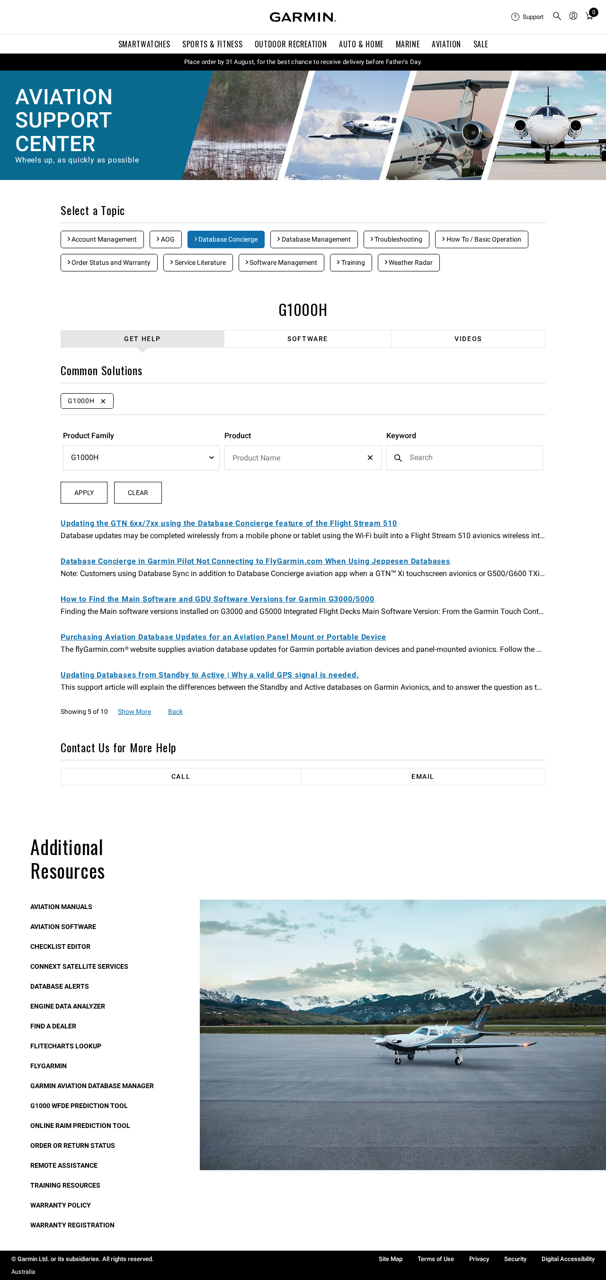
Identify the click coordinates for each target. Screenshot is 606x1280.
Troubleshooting (397, 239)
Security (515, 1258)
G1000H (303, 309)
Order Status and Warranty (110, 262)
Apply (84, 492)
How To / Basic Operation (483, 239)
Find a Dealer (53, 1026)
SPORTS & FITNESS (212, 44)
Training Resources (65, 1185)
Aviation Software (63, 926)
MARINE (408, 44)
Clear (138, 492)
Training (352, 262)
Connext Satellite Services (79, 966)
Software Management (282, 262)
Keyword (401, 435)
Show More (134, 711)
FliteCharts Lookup (65, 1046)
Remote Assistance (64, 1165)
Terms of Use (436, 1258)
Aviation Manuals (61, 906)
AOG (167, 239)
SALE (480, 44)
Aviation (446, 44)
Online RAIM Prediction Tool (80, 1125)
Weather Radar (410, 262)
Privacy (479, 1258)
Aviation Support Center (64, 120)
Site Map (390, 1258)
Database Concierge (227, 239)
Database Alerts (59, 986)
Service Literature (199, 262)
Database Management (315, 239)
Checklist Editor (60, 946)
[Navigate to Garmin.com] (303, 17)
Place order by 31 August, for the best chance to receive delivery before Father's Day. (303, 61)
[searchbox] (302, 457)
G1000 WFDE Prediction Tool (79, 1105)
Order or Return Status (72, 1145)
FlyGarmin (48, 1066)
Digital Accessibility (568, 1258)
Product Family (88, 435)
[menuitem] (527, 17)
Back (175, 711)
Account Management (103, 239)
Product (237, 435)
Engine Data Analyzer (67, 1006)
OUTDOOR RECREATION (291, 44)
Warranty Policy (60, 1205)
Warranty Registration (72, 1225)
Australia (23, 1271)
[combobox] (302, 457)
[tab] (142, 339)
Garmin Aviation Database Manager (92, 1086)
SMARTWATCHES (144, 44)
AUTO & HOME (361, 44)
